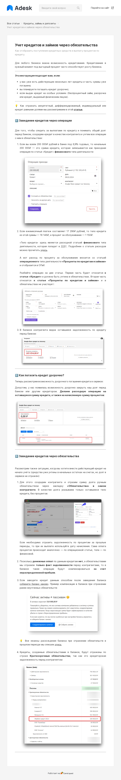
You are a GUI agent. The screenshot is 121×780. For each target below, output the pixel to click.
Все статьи (13, 23)
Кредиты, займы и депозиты (39, 23)
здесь (43, 250)
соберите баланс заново (34, 583)
